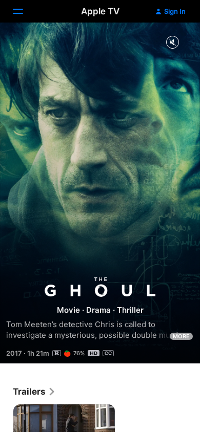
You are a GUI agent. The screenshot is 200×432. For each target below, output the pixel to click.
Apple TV (100, 11)
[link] (34, 391)
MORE (181, 336)
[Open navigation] (24, 11)
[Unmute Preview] (172, 43)
